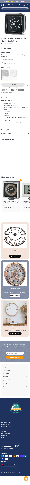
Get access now (15, 357)
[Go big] (15, 236)
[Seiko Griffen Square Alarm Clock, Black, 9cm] (11, 157)
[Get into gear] (15, 274)
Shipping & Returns (5, 422)
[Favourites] (20, 5)
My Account (4, 437)
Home (2, 36)
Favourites (3, 429)
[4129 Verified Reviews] (15, 414)
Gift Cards (3, 431)
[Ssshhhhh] (15, 313)
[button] (26, 478)
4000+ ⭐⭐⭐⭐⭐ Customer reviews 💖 (14, 1)
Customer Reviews (5, 433)
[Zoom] (23, 32)
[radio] (5, 74)
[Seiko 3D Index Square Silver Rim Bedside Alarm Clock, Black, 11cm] (11, 195)
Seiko (12, 177)
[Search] (27, 8)
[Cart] (24, 5)
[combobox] (15, 8)
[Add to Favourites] (27, 85)
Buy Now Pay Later (6, 426)
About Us (3, 420)
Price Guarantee (5, 424)
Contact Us (4, 435)
